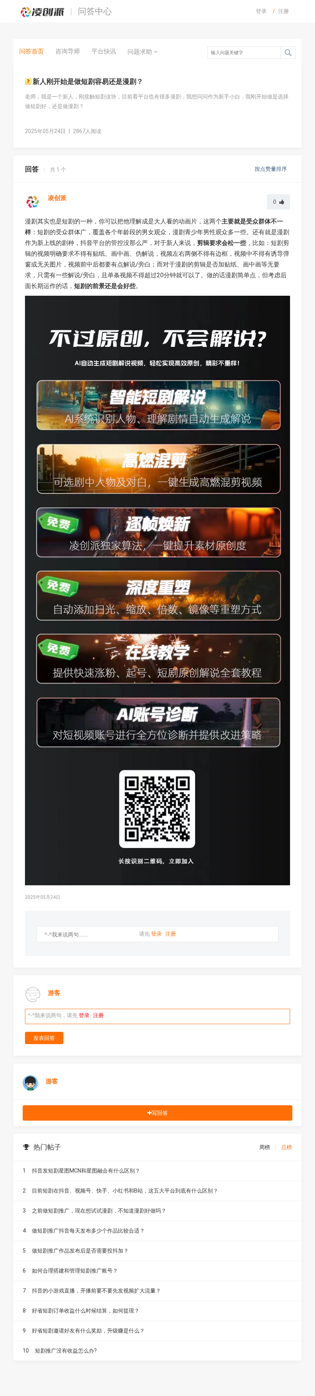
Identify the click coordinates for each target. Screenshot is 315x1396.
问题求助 (141, 51)
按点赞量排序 (271, 169)
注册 (283, 11)
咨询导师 (67, 51)
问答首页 (31, 51)
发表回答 (44, 1038)
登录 (261, 11)
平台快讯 (103, 51)
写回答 (160, 1113)
